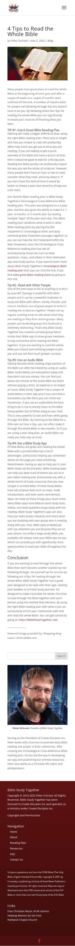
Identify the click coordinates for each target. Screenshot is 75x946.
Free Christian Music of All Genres (28, 911)
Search (61, 656)
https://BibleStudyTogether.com (38, 620)
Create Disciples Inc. (41, 808)
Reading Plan (18, 843)
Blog (50, 40)
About (13, 837)
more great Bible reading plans (32, 274)
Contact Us (16, 859)
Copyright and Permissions (23, 815)
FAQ (12, 854)
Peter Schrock (19, 40)
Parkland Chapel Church (22, 919)
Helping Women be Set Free (24, 915)
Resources (16, 848)
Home (13, 831)
